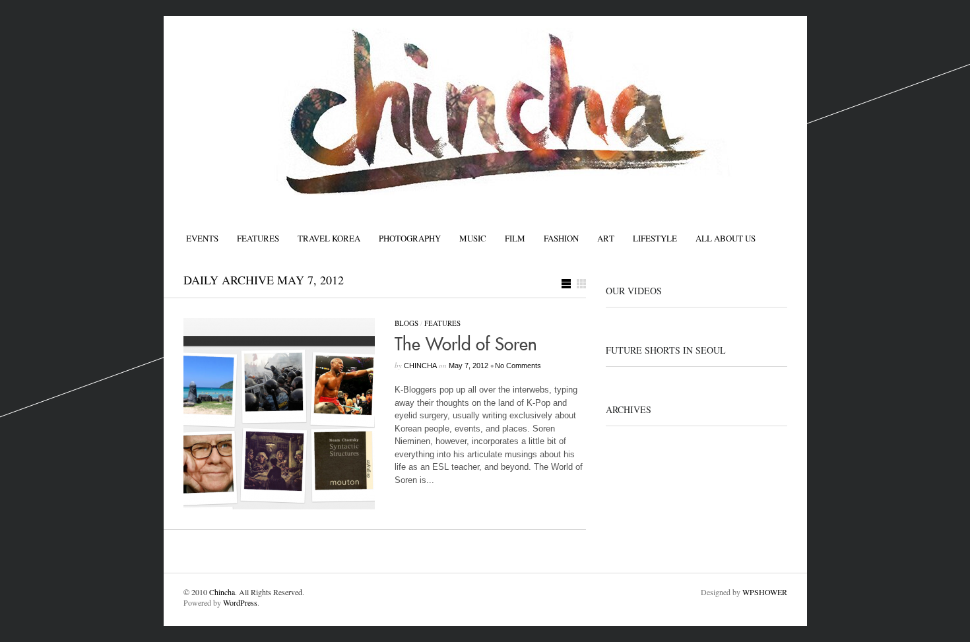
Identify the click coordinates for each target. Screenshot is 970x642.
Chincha (222, 592)
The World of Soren (466, 345)
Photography (410, 238)
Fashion (561, 238)
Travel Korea (329, 238)
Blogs (406, 323)
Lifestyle (655, 238)
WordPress (240, 602)
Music (472, 238)
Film (515, 238)
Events (202, 238)
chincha (420, 365)
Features (258, 238)
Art (605, 238)
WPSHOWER (764, 592)
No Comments (518, 365)
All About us (725, 238)
